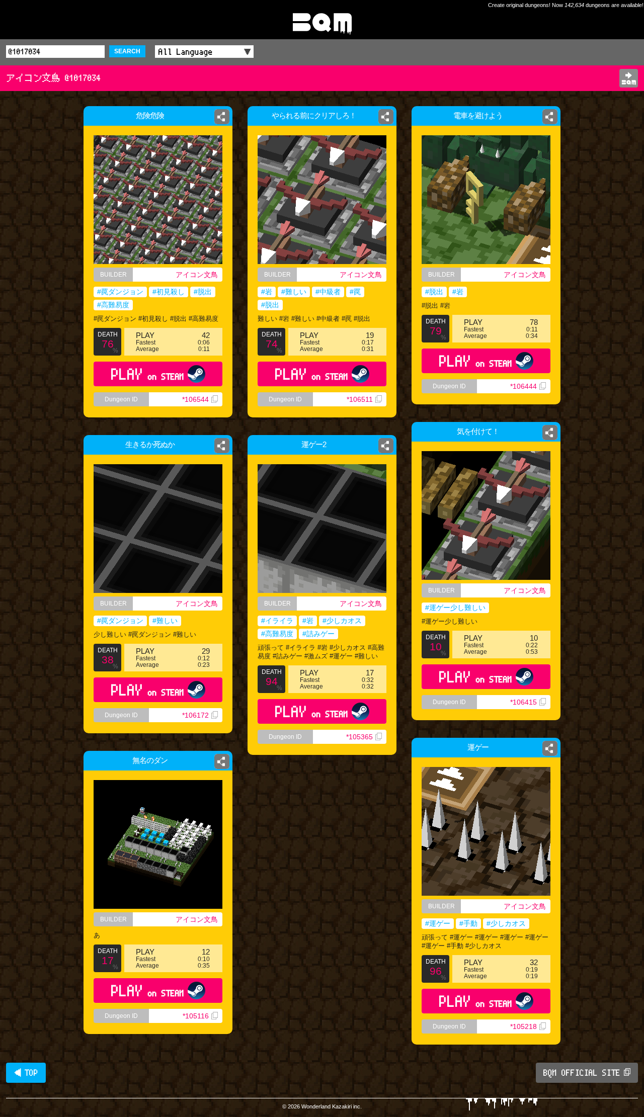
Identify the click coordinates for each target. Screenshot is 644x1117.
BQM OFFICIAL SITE (581, 1073)
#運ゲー (437, 923)
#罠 (355, 292)
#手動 (468, 923)
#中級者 (328, 292)
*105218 (523, 1026)
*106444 (523, 386)
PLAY (147, 374)
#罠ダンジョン (120, 292)
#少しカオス (342, 621)
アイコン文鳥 (197, 275)
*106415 (523, 702)
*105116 (196, 1016)
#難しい (293, 292)
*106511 (360, 399)
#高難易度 (113, 305)
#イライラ (277, 621)
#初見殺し (168, 292)
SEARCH (127, 51)
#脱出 (203, 292)
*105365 (359, 737)
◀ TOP (26, 1073)
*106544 (195, 399)
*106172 (195, 715)
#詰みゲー (318, 634)
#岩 (266, 292)
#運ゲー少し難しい (455, 608)
